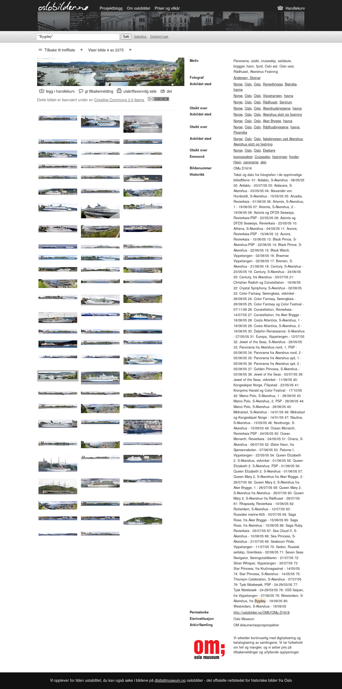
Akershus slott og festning (282, 114)
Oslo (248, 84)
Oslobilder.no (63, 5)
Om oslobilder (138, 8)
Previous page (81, 49)
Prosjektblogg (111, 8)
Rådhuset (270, 102)
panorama (250, 162)
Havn (237, 162)
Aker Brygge (272, 120)
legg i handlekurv (60, 91)
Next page (130, 49)
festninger (279, 156)
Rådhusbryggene (275, 127)
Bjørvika (291, 84)
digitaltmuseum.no (170, 680)
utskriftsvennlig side (140, 91)
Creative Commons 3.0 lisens (119, 99)
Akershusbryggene (276, 108)
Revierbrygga (273, 84)
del (169, 91)
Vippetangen (272, 95)
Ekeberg (269, 150)
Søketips (140, 36)
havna (238, 89)
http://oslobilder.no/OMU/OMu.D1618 (262, 612)
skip (263, 162)
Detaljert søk (159, 36)
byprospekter (243, 156)
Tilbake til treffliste (60, 50)
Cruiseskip (262, 156)
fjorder (293, 156)
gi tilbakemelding (99, 91)
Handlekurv (295, 8)
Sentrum (285, 102)
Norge (238, 84)
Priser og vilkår (167, 8)
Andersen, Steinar (247, 77)
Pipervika (240, 132)
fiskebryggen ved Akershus (283, 138)
